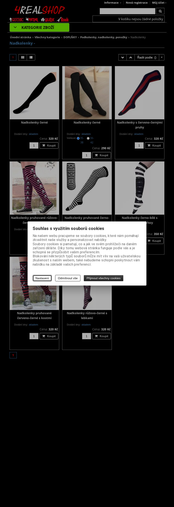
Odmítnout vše (68, 278)
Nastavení (42, 278)
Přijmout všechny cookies (104, 278)
